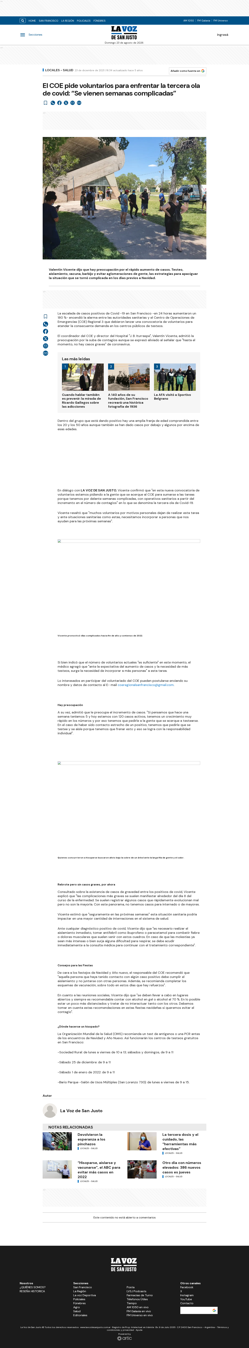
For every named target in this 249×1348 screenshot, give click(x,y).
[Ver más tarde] (45, 103)
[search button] (23, 20)
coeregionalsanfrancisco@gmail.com (146, 685)
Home (32, 20)
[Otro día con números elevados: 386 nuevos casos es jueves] (142, 1169)
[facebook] (59, 103)
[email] (72, 103)
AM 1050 (188, 20)
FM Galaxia (203, 20)
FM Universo (220, 20)
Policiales (84, 20)
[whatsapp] (53, 103)
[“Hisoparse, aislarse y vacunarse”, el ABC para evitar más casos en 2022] (57, 1169)
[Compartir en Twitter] (66, 103)
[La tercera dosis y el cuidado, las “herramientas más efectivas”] (142, 1141)
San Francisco (48, 20)
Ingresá (222, 35)
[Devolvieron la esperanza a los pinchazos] (57, 1141)
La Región (67, 20)
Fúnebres (100, 20)
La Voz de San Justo (81, 1110)
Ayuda (139, 1330)
